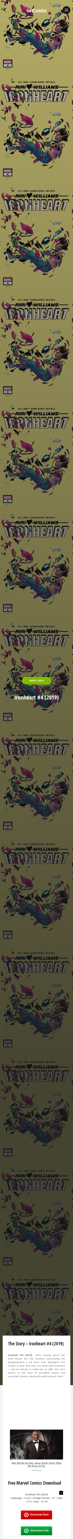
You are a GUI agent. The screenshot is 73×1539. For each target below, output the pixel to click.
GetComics (36, 10)
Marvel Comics (36, 680)
